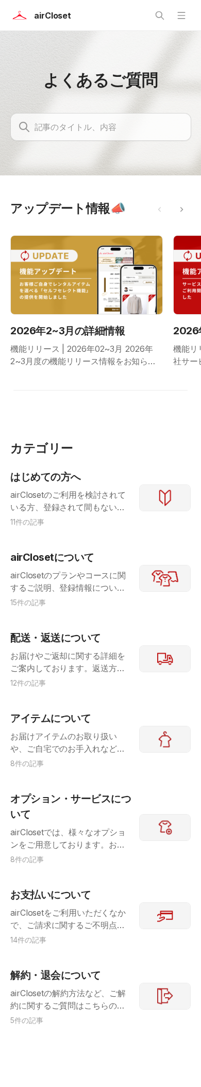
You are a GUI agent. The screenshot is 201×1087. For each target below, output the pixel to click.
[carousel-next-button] (181, 209)
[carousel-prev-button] (159, 209)
